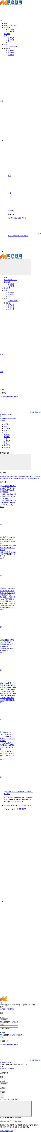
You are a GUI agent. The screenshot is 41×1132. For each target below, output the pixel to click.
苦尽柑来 (29, 478)
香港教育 (7, 34)
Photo (30, 476)
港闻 (5, 23)
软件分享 (11, 55)
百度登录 (33, 412)
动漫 (11, 476)
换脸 (34, 478)
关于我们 (27, 805)
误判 (4, 478)
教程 (23, 476)
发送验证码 (4, 1019)
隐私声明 (24, 1064)
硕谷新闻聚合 (21, 809)
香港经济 (7, 27)
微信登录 (17, 218)
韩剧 (17, 476)
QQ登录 (11, 218)
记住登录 (5, 1022)
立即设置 (9, 1131)
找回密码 (11, 1035)
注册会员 (3, 1131)
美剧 (20, 476)
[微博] (19, 862)
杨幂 (37, 476)
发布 (1, 101)
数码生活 (11, 40)
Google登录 (15, 236)
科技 (5, 36)
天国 (34, 476)
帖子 (11, 418)
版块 (8, 418)
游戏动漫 (11, 38)
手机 (9, 42)
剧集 (5, 426)
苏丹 (24, 478)
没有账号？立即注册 (7, 1009)
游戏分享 (11, 50)
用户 (4, 418)
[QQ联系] (22, 847)
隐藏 (27, 476)
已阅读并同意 (10, 1099)
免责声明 (14, 805)
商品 (14, 418)
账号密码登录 (13, 1022)
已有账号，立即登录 (7, 1069)
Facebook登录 (23, 236)
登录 (2, 1024)
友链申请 (7, 805)
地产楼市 (11, 32)
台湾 (4, 476)
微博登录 (23, 218)
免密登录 (19, 1035)
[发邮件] (22, 900)
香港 (1, 476)
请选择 (6, 424)
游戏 (8, 476)
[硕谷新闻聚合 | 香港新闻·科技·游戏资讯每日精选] (19, 794)
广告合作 (21, 805)
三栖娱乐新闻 (13, 46)
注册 (2, 1097)
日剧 (14, 476)
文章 (1, 418)
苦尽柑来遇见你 (17, 478)
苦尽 (37, 478)
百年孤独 (9, 478)
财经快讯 (11, 29)
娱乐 (5, 44)
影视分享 (11, 53)
